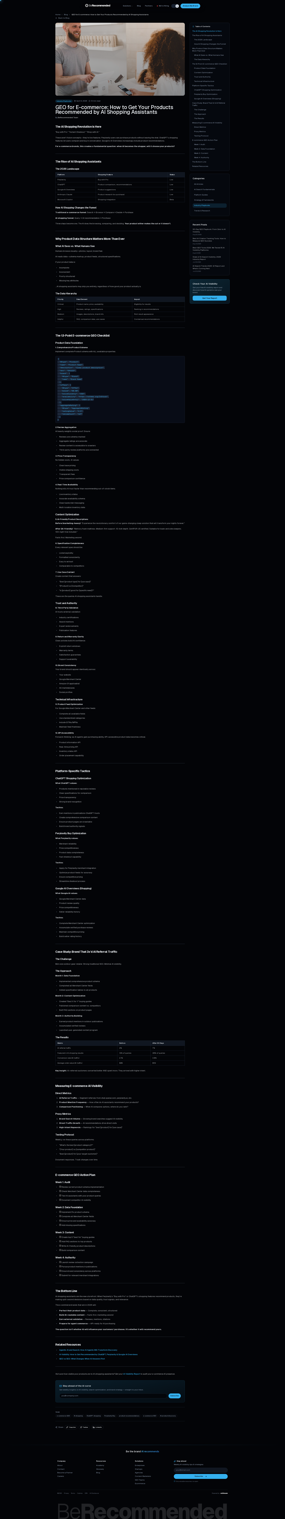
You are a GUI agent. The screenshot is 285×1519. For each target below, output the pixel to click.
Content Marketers (143, 1476)
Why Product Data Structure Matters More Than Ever (207, 50)
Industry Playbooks (202, 205)
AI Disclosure (94, 1493)
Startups (138, 1469)
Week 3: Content (201, 153)
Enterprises (140, 1465)
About (59, 1465)
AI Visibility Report (131, 1374)
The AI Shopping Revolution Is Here (206, 31)
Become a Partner (65, 1473)
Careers (60, 1476)
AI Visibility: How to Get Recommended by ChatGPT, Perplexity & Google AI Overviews (98, 1354)
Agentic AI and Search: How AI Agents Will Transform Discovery (88, 1350)
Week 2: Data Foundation (204, 149)
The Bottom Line (199, 162)
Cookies (80, 1493)
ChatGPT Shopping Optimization (208, 90)
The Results (199, 118)
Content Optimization (203, 73)
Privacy (66, 1493)
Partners (148, 6)
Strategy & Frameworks (204, 200)
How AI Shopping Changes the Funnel (210, 44)
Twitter (85, 1427)
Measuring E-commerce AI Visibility (207, 123)
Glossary (100, 1469)
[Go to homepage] (97, 6)
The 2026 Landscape (203, 40)
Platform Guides (201, 195)
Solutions (127, 6)
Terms (73, 1493)
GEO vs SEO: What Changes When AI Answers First (82, 1359)
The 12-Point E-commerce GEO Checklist (209, 64)
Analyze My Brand (190, 6)
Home (57, 15)
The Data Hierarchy (202, 59)
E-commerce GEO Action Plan (205, 140)
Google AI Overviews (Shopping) (207, 99)
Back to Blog (63, 18)
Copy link (72, 1427)
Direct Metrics (200, 127)
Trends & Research (202, 211)
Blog (139, 6)
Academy (100, 1465)
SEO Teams (140, 1480)
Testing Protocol (201, 136)
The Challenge (200, 110)
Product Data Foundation (204, 68)
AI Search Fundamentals (204, 189)
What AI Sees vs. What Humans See (209, 55)
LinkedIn (99, 1427)
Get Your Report (209, 298)
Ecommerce (140, 1484)
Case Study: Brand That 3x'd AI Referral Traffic (208, 104)
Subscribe (174, 1396)
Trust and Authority (202, 77)
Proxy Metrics (200, 132)
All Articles (198, 184)
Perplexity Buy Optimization (205, 94)
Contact (60, 1469)
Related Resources (200, 166)
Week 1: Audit (199, 144)
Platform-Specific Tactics (203, 86)
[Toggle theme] (175, 6)
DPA (86, 1493)
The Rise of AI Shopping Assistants (207, 35)
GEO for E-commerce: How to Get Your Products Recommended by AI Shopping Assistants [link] (110, 15)
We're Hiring (164, 6)
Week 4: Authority (201, 158)
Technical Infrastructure (204, 81)
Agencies (139, 1473)
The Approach (200, 114)
